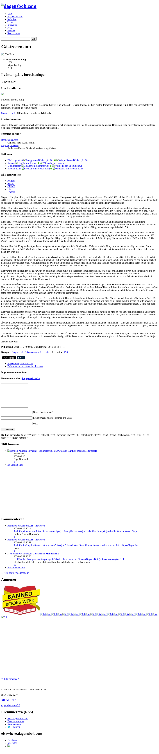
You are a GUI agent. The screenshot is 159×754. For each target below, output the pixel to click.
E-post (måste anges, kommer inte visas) (52, 418)
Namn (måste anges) (43, 412)
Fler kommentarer (16, 567)
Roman (11, 163)
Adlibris (11, 180)
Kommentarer (14, 724)
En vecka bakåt (15, 464)
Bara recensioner (15, 721)
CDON (11, 186)
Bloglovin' (16, 727)
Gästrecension (32, 352)
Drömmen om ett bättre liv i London (25, 366)
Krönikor (11, 19)
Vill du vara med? (10, 679)
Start (9, 13)
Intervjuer (12, 25)
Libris (10, 189)
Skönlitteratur (14, 165)
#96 (66, 352)
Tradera (11, 192)
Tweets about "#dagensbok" (15, 573)
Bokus (10, 183)
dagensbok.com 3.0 (10, 705)
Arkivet (11, 30)
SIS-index (12, 743)
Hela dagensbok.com (17, 718)
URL (35, 423)
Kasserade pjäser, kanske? (20, 363)
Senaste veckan (15, 16)
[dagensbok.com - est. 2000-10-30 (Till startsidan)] (18, 6)
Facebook (12, 740)
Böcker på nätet (15, 160)
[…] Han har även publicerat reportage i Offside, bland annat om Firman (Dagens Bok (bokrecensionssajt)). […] (69, 559)
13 (15, 564)
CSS (14, 700)
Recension (45, 352)
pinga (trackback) (30, 378)
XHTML (5, 700)
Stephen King (8, 113)
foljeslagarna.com (9, 145)
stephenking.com (9, 140)
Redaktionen (13, 33)
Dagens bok (18, 352)
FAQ (9, 27)
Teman (10, 22)
